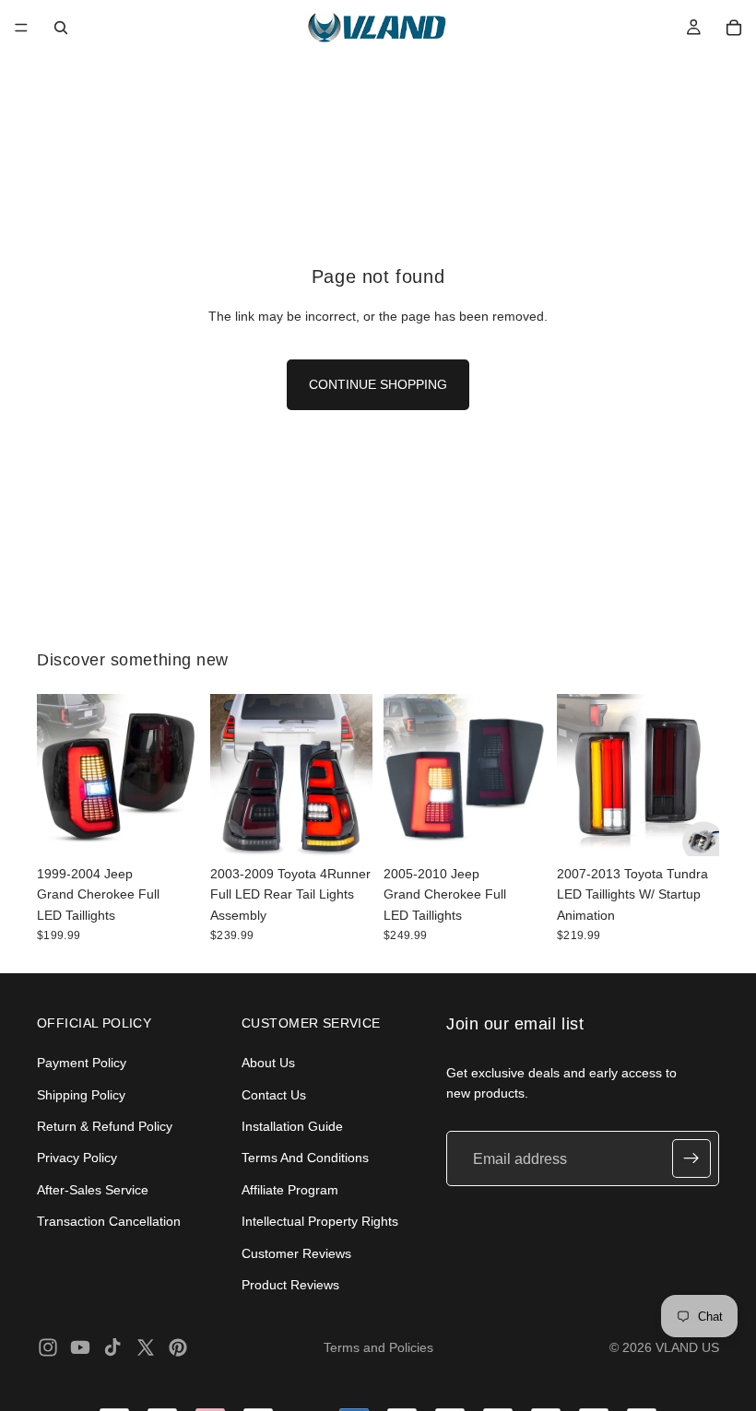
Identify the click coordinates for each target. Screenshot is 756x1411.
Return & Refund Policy (104, 1126)
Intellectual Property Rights (320, 1221)
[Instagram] (48, 1347)
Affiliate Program (290, 1189)
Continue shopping (378, 384)
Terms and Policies (378, 1347)
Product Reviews (290, 1284)
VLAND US (687, 1347)
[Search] (61, 27)
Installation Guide (292, 1126)
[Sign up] (691, 1158)
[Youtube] (80, 1347)
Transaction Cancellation (109, 1221)
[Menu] (21, 27)
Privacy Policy (77, 1157)
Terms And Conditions (305, 1157)
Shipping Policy (81, 1094)
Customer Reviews (296, 1252)
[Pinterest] (178, 1347)
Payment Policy (81, 1062)
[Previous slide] (57, 775)
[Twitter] (146, 1347)
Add (186, 827)
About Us (268, 1062)
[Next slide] (179, 775)
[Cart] (734, 27)
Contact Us (274, 1094)
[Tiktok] (112, 1347)
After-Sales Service (92, 1189)
